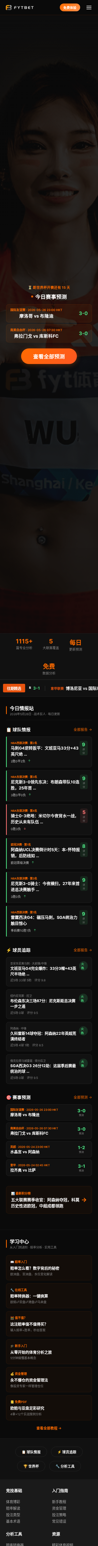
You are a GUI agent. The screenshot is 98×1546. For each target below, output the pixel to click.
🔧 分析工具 (65, 1466)
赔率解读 (13, 1508)
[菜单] (89, 7)
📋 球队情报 (31, 1452)
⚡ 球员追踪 (66, 1452)
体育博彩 (13, 1502)
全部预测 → (83, 1097)
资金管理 (59, 1508)
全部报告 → (83, 729)
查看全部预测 (49, 356)
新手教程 (59, 1502)
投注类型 (13, 1515)
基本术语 (13, 1521)
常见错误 (59, 1521)
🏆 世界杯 (31, 1466)
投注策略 (59, 1515)
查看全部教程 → (49, 1428)
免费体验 (69, 8)
